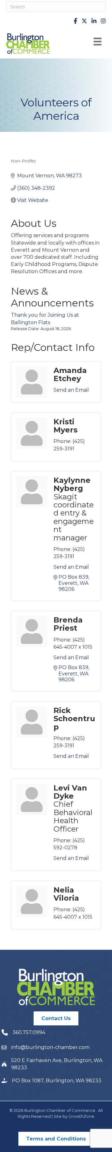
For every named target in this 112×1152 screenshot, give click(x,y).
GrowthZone (81, 1116)
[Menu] (97, 41)
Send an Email (71, 390)
